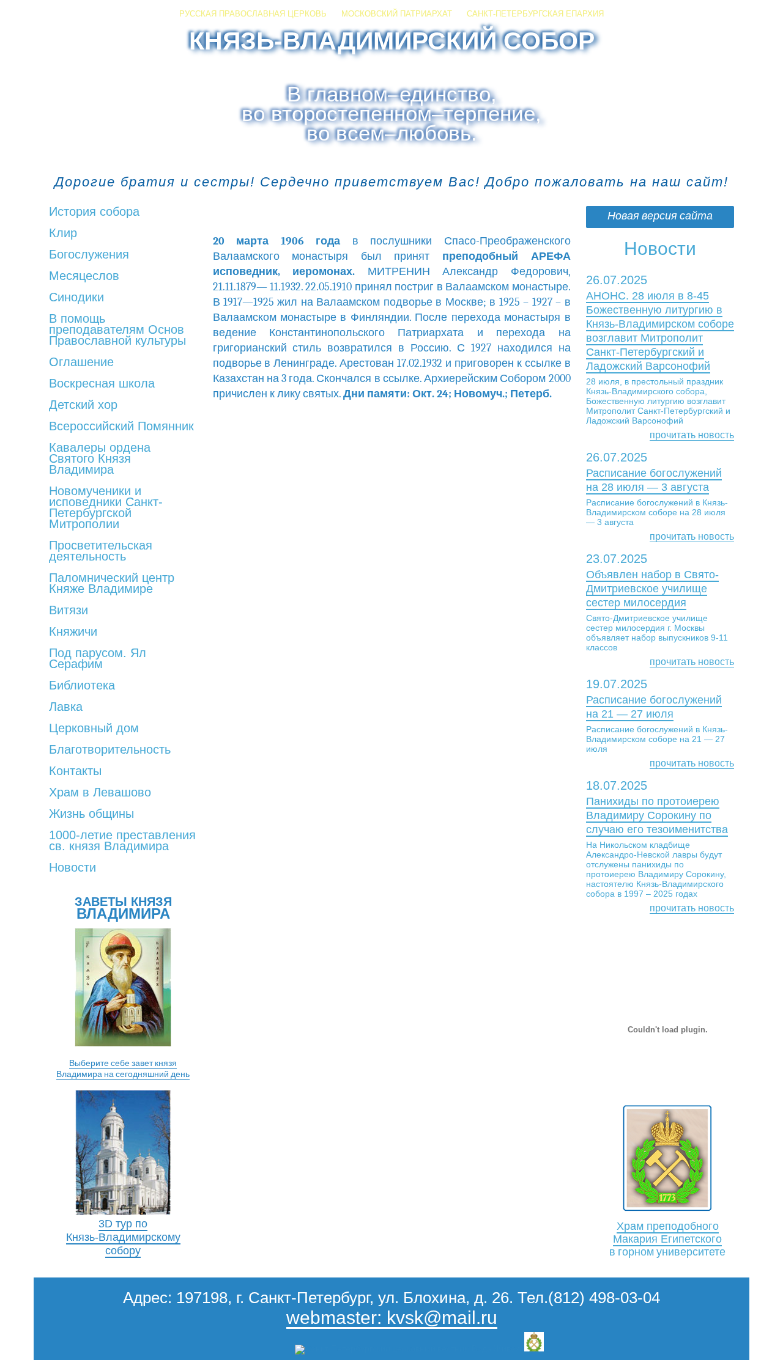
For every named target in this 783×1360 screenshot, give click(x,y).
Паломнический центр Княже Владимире (111, 583)
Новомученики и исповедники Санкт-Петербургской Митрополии (106, 508)
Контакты (75, 771)
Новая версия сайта (660, 216)
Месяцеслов (84, 276)
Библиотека (82, 686)
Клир (63, 233)
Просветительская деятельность (100, 551)
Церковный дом (94, 728)
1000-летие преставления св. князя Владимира (122, 841)
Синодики (76, 298)
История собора (94, 212)
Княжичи (73, 632)
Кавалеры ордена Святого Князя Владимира (99, 459)
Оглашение (81, 362)
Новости (72, 868)
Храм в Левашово (100, 793)
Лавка (66, 707)
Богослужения (89, 255)
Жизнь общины (91, 814)
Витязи (68, 611)
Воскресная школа (102, 384)
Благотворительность (110, 750)
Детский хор (83, 405)
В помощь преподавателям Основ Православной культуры (117, 330)
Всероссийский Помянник (121, 427)
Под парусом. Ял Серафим (97, 659)
